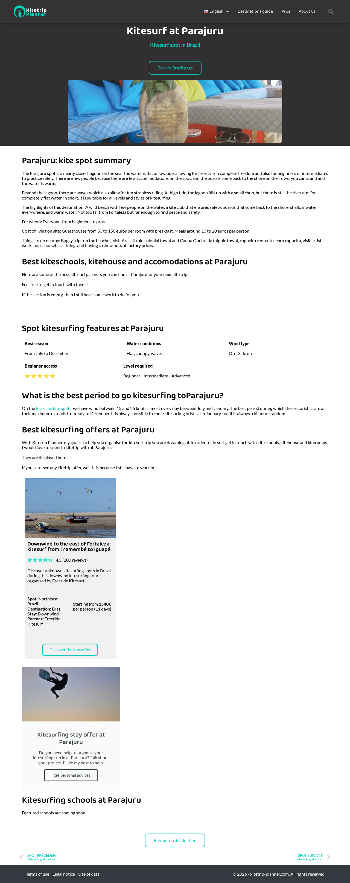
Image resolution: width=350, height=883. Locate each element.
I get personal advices (71, 775)
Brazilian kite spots (53, 408)
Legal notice (63, 873)
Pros (286, 11)
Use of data (89, 873)
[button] (330, 11)
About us (307, 11)
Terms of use (37, 873)
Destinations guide (255, 11)
